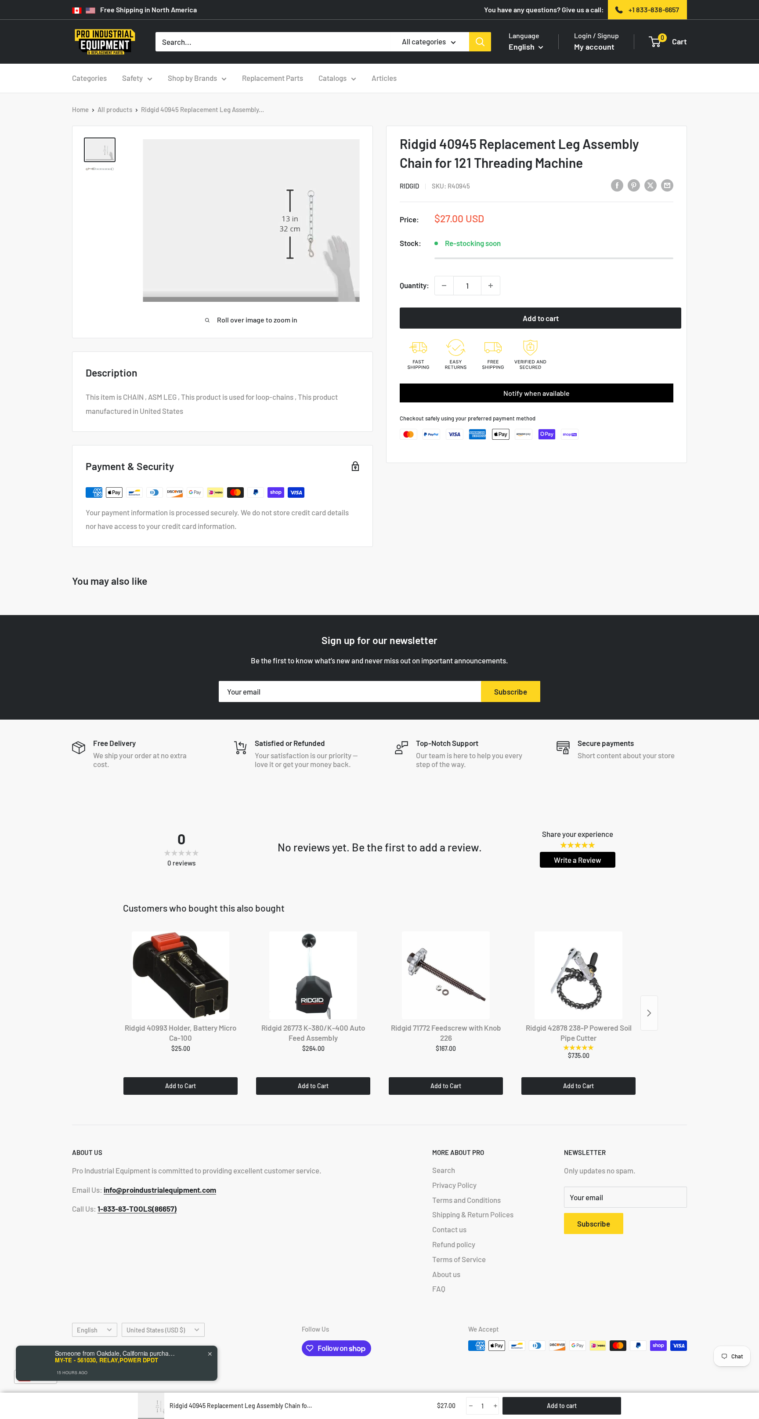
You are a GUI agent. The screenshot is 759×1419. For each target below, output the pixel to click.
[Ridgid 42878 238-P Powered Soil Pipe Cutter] (578, 975)
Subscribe (510, 691)
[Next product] (649, 1013)
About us (446, 1274)
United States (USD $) (155, 1330)
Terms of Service (459, 1259)
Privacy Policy (454, 1184)
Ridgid (409, 186)
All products (115, 109)
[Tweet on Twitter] (650, 185)
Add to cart (541, 318)
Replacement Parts (272, 77)
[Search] (480, 41)
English (87, 1330)
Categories (89, 77)
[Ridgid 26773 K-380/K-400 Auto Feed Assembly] (313, 975)
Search (443, 1170)
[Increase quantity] (490, 285)
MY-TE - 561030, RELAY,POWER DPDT (106, 1360)
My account (594, 46)
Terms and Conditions (466, 1199)
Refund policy (453, 1244)
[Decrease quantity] (444, 285)
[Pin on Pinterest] (634, 185)
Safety (132, 77)
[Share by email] (667, 185)
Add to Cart (180, 1086)
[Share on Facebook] (617, 185)
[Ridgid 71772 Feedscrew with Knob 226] (446, 975)
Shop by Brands (192, 77)
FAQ (438, 1288)
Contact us (449, 1229)
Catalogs (332, 77)
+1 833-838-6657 (654, 9)
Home (80, 109)
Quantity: (414, 285)
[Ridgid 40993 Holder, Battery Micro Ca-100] (180, 975)
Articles (384, 77)
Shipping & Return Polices (472, 1214)
